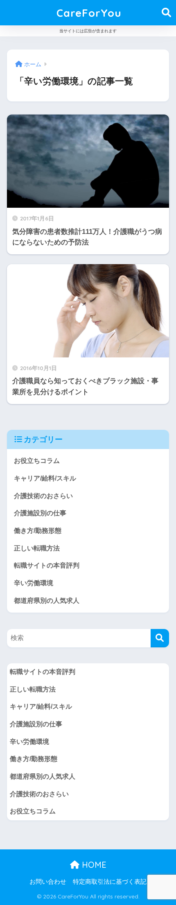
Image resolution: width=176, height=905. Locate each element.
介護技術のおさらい (43, 495)
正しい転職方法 (37, 548)
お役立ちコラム (37, 460)
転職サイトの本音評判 (46, 565)
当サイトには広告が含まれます (88, 31)
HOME (92, 865)
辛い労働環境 (33, 582)
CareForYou (89, 12)
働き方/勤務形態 (37, 530)
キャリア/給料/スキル (45, 478)
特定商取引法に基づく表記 (110, 881)
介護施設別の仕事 (40, 513)
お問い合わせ (47, 881)
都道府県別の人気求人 (46, 600)
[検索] (160, 638)
